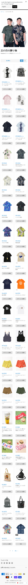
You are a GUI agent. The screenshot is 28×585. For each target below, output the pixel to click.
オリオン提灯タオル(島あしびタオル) (7, 458)
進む (16, 550)
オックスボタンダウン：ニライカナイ (20, 83)
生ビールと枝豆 (5, 268)
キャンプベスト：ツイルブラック (20, 348)
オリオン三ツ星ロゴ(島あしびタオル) (20, 429)
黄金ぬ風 (18, 242)
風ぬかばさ (4, 165)
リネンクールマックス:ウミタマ (20, 111)
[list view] (25, 60)
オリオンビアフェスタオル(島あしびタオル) (7, 430)
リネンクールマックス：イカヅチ (20, 138)
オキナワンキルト (20, 540)
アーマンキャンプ (20, 191)
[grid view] (21, 60)
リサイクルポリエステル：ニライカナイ (7, 111)
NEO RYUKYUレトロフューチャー (20, 165)
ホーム (2, 11)
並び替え (8, 60)
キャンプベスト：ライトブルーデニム (7, 348)
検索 (8, 580)
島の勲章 (4, 295)
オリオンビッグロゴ (20, 295)
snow (3, 191)
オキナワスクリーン (7, 540)
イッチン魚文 (19, 217)
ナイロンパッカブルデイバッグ (7, 514)
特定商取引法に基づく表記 (15, 580)
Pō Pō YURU (5, 217)
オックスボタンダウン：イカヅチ (7, 84)
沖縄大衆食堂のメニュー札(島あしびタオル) (21, 459)
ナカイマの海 (5, 242)
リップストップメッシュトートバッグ (20, 514)
